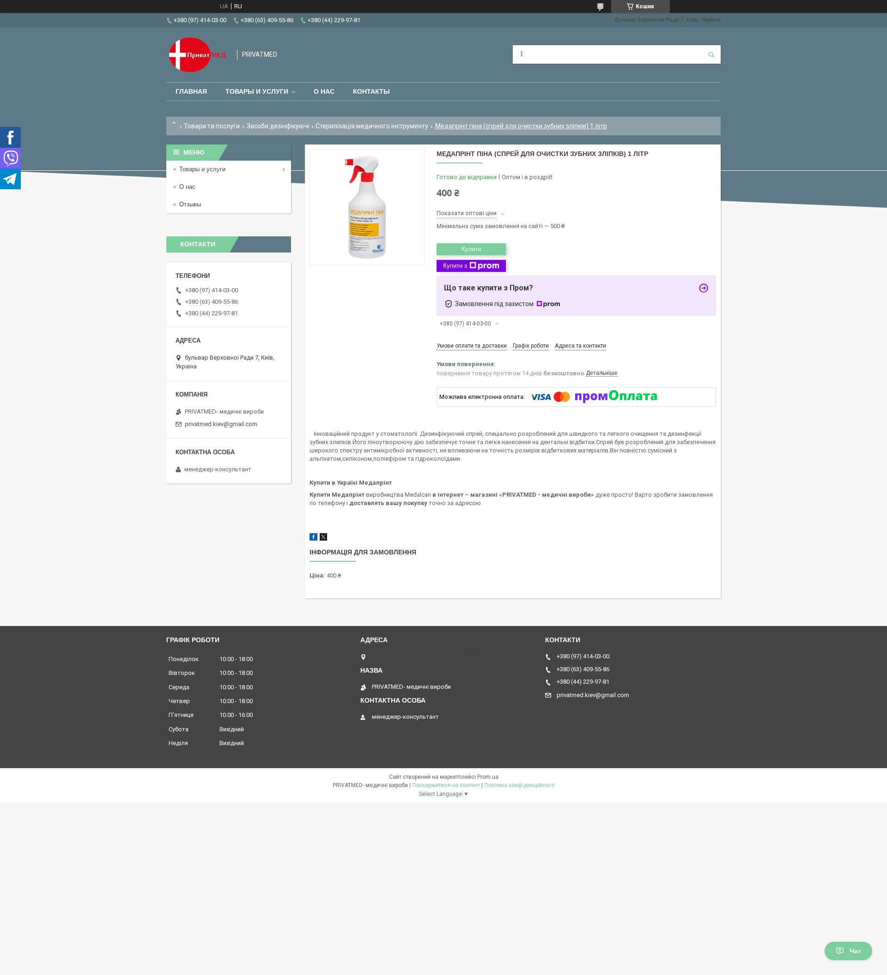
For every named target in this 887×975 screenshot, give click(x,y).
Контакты (371, 91)
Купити (471, 249)
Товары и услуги (256, 91)
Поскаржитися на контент (446, 785)
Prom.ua (487, 777)
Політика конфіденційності (519, 785)
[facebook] (313, 538)
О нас (324, 91)
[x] (323, 538)
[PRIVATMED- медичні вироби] (197, 55)
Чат (855, 951)
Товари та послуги (212, 126)
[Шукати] (711, 54)
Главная (191, 91)
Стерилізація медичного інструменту (372, 126)
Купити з (455, 265)
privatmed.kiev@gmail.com (221, 424)
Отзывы (190, 204)
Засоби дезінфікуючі (278, 126)
